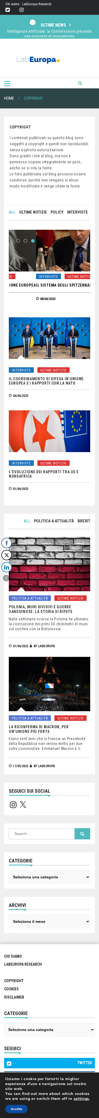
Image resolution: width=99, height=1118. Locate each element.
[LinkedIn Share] (6, 567)
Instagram (22, 10)
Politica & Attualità (54, 521)
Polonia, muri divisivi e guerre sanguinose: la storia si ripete (41, 609)
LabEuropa (46, 646)
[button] (6, 578)
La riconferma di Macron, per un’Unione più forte (39, 729)
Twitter (8, 10)
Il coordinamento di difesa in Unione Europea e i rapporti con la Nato (46, 381)
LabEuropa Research (36, 4)
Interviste (77, 212)
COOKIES (11, 989)
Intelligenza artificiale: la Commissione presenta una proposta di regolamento (49, 33)
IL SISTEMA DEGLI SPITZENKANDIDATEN (45, 285)
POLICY (57, 212)
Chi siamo (13, 4)
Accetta (16, 1109)
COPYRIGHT (14, 981)
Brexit (84, 521)
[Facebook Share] (6, 543)
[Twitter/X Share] (6, 555)
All (12, 212)
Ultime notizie (33, 212)
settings (81, 1098)
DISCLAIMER (14, 997)
